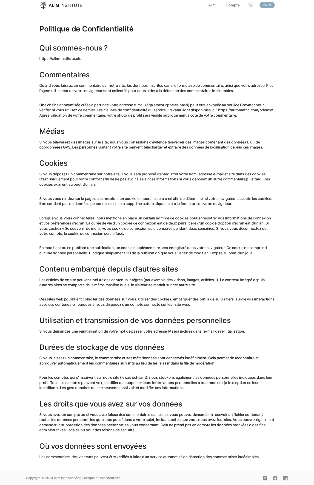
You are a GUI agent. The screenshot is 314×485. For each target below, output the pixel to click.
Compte (233, 5)
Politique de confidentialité (101, 478)
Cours (267, 5)
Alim (212, 5)
